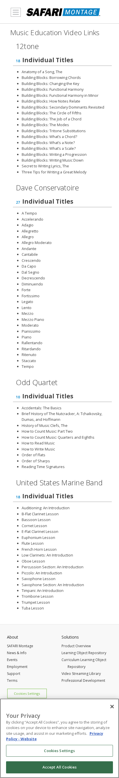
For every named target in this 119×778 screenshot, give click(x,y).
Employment (17, 666)
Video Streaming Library (81, 673)
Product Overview (76, 645)
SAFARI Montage (20, 645)
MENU (14, 19)
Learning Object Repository (84, 652)
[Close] (112, 706)
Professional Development (83, 680)
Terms (12, 680)
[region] (59, 738)
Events (12, 659)
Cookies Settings (27, 693)
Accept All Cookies (59, 767)
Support (13, 673)
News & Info (17, 652)
